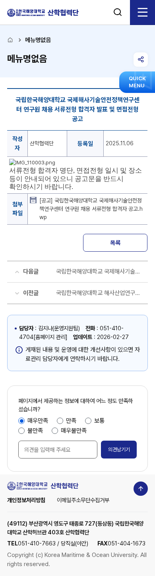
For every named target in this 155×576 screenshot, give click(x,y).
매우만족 (37, 421)
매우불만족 (74, 430)
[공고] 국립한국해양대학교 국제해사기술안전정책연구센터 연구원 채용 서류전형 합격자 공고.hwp (91, 208)
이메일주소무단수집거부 (83, 500)
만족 (71, 421)
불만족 (35, 430)
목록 (115, 243)
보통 (99, 421)
